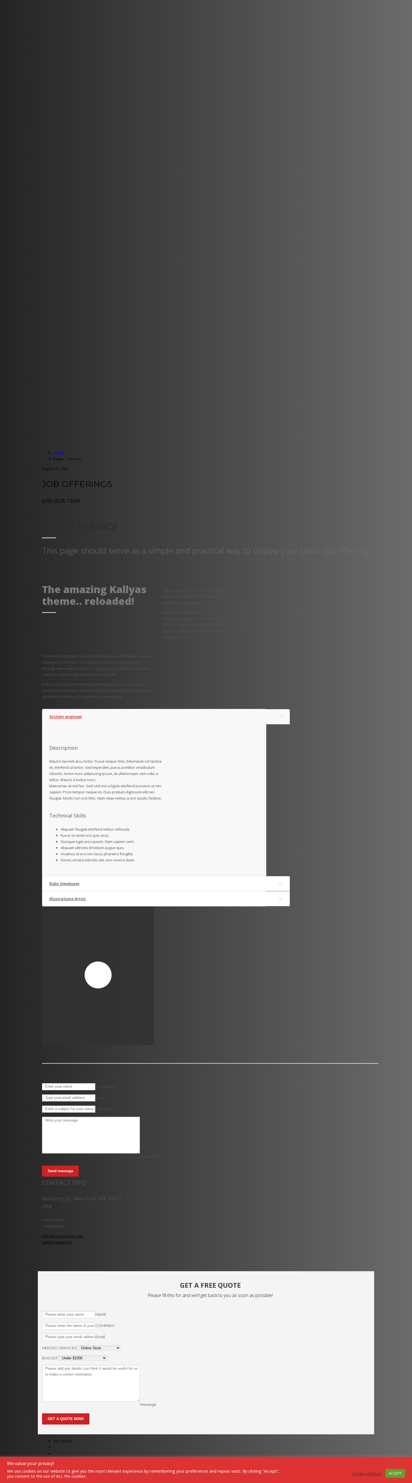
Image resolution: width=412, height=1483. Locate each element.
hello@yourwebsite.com (62, 1235)
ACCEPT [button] (395, 1473)
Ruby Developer (64, 883)
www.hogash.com (57, 1242)
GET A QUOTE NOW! (66, 1419)
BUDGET (50, 1358)
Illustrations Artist (67, 898)
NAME (100, 1314)
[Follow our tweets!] (54, 1454)
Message (148, 1156)
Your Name (105, 1086)
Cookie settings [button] (366, 1473)
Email (100, 1097)
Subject (102, 1108)
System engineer (65, 716)
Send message (60, 1171)
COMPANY (105, 1325)
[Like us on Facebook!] (54, 1447)
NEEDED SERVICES (59, 1348)
